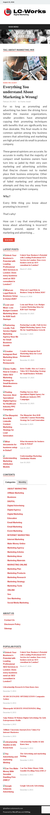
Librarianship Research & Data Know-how (21, 687)
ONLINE (11, 590)
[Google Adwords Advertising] (10, 786)
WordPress (16, 812)
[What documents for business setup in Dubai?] (10, 442)
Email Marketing (14, 522)
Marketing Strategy (16, 582)
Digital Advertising (15, 506)
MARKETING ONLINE (17, 565)
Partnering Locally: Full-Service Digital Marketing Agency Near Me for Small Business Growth (33, 327)
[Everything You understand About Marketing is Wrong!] (25, 68)
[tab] (10, 482)
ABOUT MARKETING (17, 489)
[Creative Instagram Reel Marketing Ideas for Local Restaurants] (10, 351)
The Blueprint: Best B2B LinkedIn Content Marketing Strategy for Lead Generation (32, 417)
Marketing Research (16, 577)
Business (11, 497)
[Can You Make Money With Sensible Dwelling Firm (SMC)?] (10, 769)
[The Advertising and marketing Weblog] (10, 754)
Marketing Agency (10, 83)
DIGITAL (11, 501)
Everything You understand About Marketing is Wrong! (20, 92)
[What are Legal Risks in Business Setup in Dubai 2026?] (10, 290)
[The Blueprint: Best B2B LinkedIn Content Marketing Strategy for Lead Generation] (10, 416)
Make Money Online (16, 544)
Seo (9, 594)
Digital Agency (14, 510)
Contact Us (9, 620)
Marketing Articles (15, 552)
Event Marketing (14, 531)
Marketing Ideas (14, 556)
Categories (10, 482)
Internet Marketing (15, 539)
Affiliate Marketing (15, 493)
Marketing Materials (16, 560)
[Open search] (44, 27)
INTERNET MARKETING (18, 535)
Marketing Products (16, 573)
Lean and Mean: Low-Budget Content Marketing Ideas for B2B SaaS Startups (32, 307)
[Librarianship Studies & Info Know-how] (10, 742)
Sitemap (8, 629)
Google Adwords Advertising (32, 786)
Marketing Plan (14, 569)
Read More (8, 239)
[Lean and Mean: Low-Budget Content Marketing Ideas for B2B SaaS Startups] (10, 305)
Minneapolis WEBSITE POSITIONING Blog (22, 708)
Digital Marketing (15, 514)
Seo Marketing (14, 598)
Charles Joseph (25, 102)
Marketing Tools (14, 586)
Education (12, 518)
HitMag (27, 812)
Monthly (22, 482)
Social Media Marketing (18, 603)
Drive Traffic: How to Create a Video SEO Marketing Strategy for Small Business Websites (33, 371)
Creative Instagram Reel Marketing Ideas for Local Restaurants (31, 353)
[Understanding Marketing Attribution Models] (10, 456)
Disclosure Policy (12, 624)
